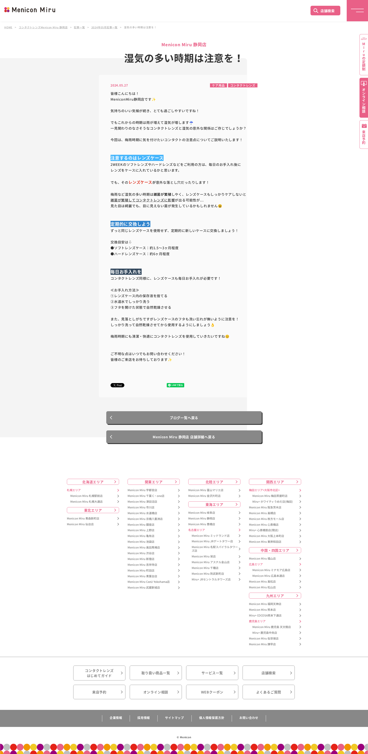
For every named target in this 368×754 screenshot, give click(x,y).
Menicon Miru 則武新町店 (208, 574)
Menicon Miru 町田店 (141, 570)
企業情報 (116, 717)
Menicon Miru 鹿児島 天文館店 (271, 627)
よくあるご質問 (268, 692)
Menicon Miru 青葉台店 (142, 576)
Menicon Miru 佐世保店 (264, 638)
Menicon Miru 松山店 (262, 587)
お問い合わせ (248, 717)
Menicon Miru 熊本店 (262, 610)
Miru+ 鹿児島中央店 (264, 633)
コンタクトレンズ (242, 85)
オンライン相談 (155, 692)
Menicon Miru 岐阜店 (201, 513)
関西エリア (275, 481)
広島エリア (256, 564)
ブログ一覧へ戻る (184, 417)
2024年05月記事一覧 (104, 27)
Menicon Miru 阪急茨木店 (265, 507)
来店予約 (99, 692)
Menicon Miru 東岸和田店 (265, 542)
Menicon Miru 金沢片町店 (204, 496)
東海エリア (214, 504)
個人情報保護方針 (211, 717)
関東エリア (154, 481)
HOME (8, 27)
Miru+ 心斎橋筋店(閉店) (264, 530)
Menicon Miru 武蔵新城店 (144, 587)
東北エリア (93, 510)
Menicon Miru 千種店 (205, 568)
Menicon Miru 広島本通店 (268, 576)
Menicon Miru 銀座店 (141, 525)
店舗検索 (328, 10)
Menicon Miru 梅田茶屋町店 (270, 496)
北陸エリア (214, 481)
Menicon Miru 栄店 (204, 556)
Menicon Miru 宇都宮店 (142, 490)
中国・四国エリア (275, 550)
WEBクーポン (212, 692)
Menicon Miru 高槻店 (262, 513)
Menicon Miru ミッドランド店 (211, 536)
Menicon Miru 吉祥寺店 (142, 565)
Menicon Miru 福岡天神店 (265, 604)
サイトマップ (174, 717)
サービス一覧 (212, 672)
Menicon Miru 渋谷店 (141, 553)
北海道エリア (93, 481)
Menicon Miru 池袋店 (141, 542)
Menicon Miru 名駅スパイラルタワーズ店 (215, 549)
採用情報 (143, 717)
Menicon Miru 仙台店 (80, 524)
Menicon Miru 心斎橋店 (264, 525)
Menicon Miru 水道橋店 (142, 513)
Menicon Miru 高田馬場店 (144, 547)
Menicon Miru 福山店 (262, 558)
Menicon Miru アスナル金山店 (211, 562)
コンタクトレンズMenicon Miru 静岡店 (43, 27)
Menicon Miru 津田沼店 (142, 502)
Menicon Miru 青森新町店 (83, 518)
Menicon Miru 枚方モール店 (266, 519)
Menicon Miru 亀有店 (141, 536)
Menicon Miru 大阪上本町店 (266, 536)
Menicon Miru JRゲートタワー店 (212, 541)
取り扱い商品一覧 (155, 672)
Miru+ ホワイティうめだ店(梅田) (272, 502)
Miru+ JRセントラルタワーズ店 (211, 579)
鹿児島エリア (257, 621)
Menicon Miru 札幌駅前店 (86, 496)
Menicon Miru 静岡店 (201, 518)
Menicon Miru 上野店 (141, 530)
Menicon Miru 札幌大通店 (86, 502)
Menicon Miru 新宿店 (141, 559)
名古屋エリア (196, 530)
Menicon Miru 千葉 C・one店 (146, 496)
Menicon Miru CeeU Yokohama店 (149, 582)
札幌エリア (74, 490)
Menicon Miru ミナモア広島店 (271, 570)
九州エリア (275, 595)
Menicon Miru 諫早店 (262, 644)
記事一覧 (79, 27)
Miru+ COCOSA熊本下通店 (265, 615)
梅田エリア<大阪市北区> (264, 490)
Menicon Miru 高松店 (262, 581)
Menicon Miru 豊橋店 (201, 524)
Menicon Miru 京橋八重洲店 (145, 519)
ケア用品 (218, 85)
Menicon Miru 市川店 (141, 507)
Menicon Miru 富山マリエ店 (205, 490)
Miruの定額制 (363, 56)
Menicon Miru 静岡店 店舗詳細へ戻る (184, 436)
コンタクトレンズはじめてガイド (99, 673)
